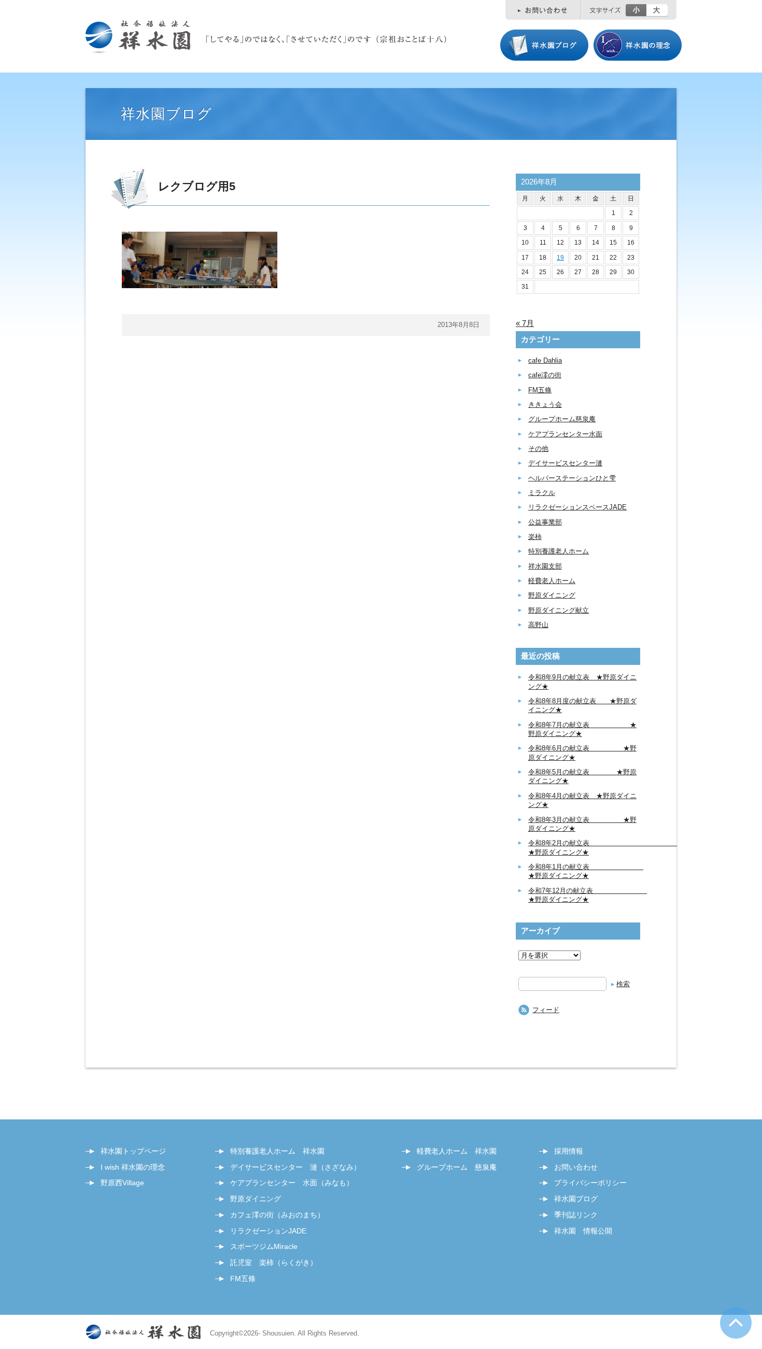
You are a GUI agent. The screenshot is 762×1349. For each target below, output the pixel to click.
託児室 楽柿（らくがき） (273, 1262)
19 (560, 257)
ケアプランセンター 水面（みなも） (292, 1182)
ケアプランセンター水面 (565, 434)
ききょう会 (545, 404)
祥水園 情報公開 (583, 1231)
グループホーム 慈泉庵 (457, 1167)
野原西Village (122, 1182)
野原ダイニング (551, 595)
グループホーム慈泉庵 (562, 419)
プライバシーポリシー (590, 1182)
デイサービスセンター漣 (565, 463)
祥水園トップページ (133, 1151)
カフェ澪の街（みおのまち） (277, 1215)
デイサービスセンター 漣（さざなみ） (295, 1167)
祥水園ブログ (576, 1199)
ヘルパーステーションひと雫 (572, 478)
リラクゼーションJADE (268, 1231)
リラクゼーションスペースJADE (577, 507)
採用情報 (568, 1151)
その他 (538, 448)
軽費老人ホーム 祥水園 (457, 1151)
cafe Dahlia (545, 360)
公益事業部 (545, 522)
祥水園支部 (545, 566)
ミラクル (541, 492)
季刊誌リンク (576, 1215)
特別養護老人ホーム (558, 551)
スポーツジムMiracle (264, 1246)
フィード (545, 1010)
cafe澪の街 (544, 375)
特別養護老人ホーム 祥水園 (277, 1151)
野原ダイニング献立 (558, 610)
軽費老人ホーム (551, 581)
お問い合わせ (576, 1167)
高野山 (538, 625)
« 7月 (525, 323)
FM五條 (540, 390)
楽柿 (535, 537)
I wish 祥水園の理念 (133, 1167)
